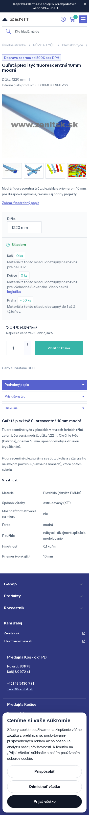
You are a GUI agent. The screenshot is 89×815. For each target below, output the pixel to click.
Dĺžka (11, 219)
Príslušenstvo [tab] (15, 396)
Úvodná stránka (14, 45)
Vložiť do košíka (59, 348)
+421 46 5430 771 (20, 683)
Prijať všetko (45, 801)
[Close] (85, 4)
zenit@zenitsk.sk (20, 689)
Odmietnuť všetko (44, 786)
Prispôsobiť (44, 771)
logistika (14, 291)
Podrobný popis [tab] (17, 385)
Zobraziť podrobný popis (20, 203)
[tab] (44, 408)
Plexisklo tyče (72, 45)
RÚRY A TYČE (44, 45)
